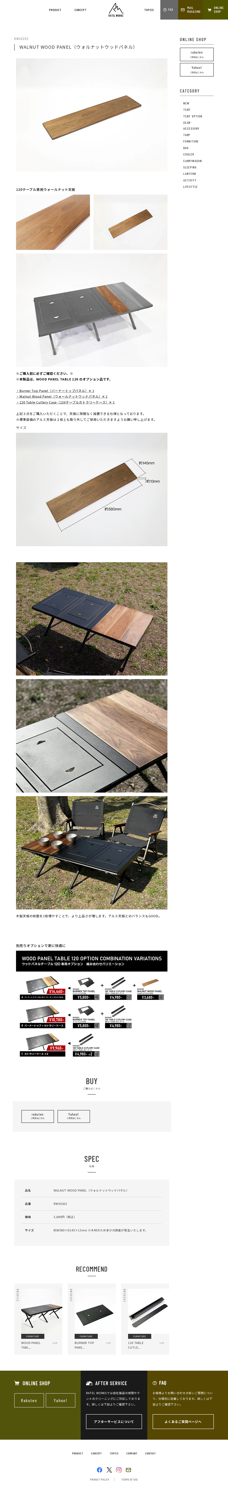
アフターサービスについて (114, 1421)
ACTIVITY (189, 180)
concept (80, 10)
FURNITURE (191, 141)
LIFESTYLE (190, 187)
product (55, 10)
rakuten (38, 1115)
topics (149, 10)
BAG (186, 148)
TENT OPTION (192, 116)
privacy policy (100, 1479)
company (131, 1453)
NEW (186, 103)
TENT (187, 110)
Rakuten (29, 1400)
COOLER (188, 154)
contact (150, 1453)
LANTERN (189, 174)
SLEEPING (190, 167)
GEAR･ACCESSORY (191, 125)
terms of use (129, 1479)
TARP (186, 135)
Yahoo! (74, 1115)
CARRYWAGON (192, 161)
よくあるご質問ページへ (183, 1421)
